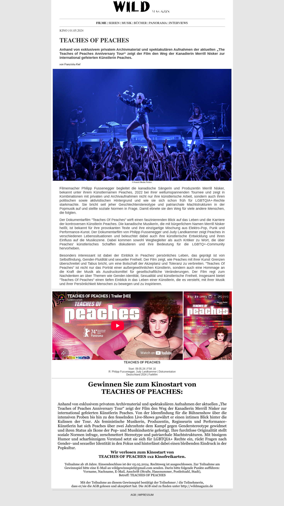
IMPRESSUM (146, 494)
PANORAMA (158, 23)
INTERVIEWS (178, 23)
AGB (133, 494)
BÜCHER (140, 23)
